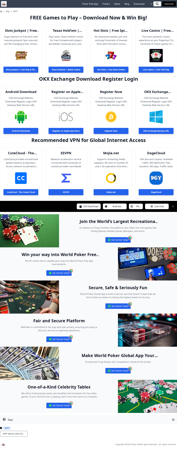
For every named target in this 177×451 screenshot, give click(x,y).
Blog (127, 3)
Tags (8, 11)
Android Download (20, 92)
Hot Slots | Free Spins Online (111, 30)
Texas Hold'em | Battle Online (66, 30)
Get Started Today (118, 241)
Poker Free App (90, 3)
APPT (15, 11)
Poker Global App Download (144, 444)
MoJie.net (111, 153)
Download (139, 3)
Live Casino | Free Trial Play (156, 30)
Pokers (106, 3)
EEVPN (66, 153)
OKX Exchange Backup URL (156, 92)
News (117, 3)
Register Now (111, 92)
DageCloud (156, 153)
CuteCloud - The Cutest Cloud (21, 153)
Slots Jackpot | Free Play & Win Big (21, 30)
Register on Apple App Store (65, 92)
